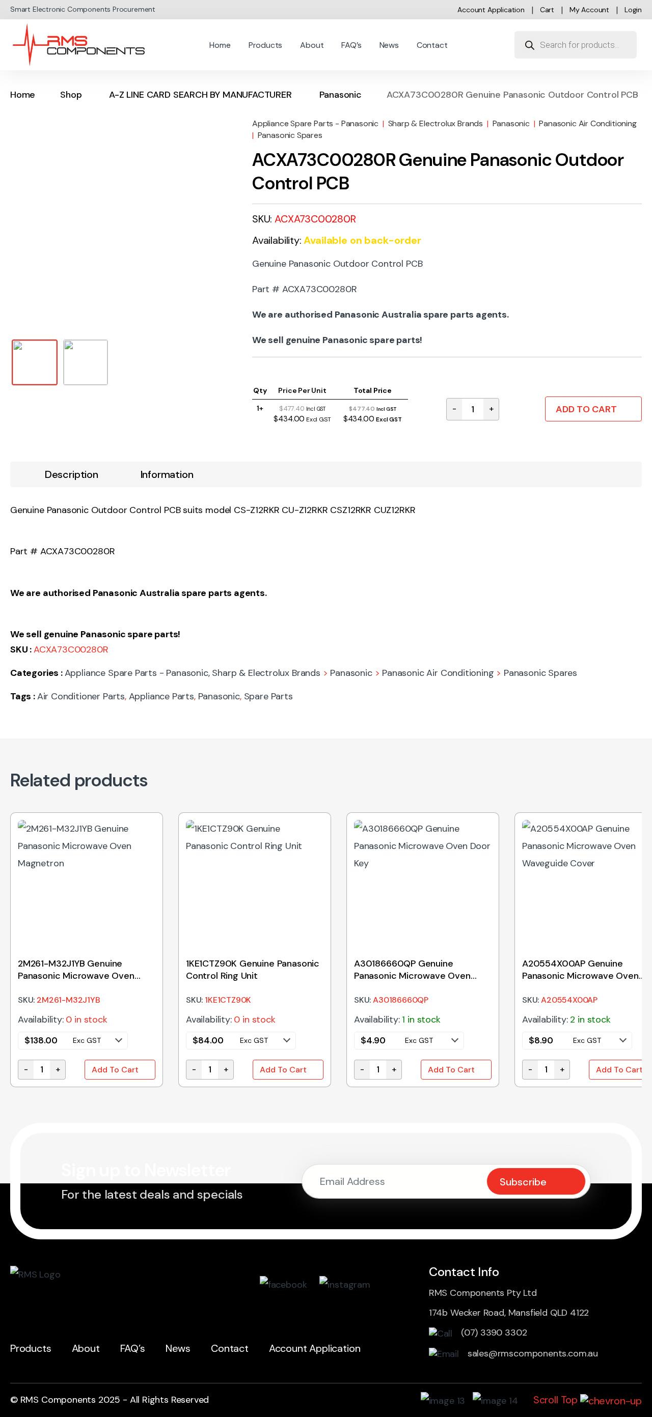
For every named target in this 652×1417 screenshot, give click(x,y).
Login (633, 9)
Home (219, 45)
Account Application (491, 9)
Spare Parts (268, 696)
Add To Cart (586, 409)
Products (266, 45)
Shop (71, 95)
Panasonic (340, 95)
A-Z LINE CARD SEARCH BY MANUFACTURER (200, 95)
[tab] (71, 474)
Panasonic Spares (290, 135)
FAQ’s (351, 45)
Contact (432, 45)
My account (589, 9)
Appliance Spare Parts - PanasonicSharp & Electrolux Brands (367, 123)
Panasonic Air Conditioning (587, 123)
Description (71, 474)
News (389, 45)
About (311, 45)
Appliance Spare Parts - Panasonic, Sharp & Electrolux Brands (192, 673)
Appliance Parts (161, 696)
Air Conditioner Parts (81, 696)
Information (167, 474)
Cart (547, 9)
